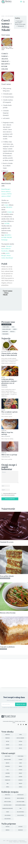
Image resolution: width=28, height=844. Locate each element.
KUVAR (7, 223)
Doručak (3, 430)
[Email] (10, 301)
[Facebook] (4, 298)
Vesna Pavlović (5, 456)
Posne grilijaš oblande (7, 576)
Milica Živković (5, 436)
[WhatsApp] (4, 301)
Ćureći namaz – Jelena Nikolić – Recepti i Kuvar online (20, 22)
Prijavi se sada (20, 704)
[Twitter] (7, 298)
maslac (12, 331)
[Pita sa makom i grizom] (9, 404)
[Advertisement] (14, 673)
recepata (9, 212)
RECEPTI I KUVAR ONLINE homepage (6, 237)
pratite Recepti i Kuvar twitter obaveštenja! (7, 255)
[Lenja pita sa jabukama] (14, 631)
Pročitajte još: (21, 26)
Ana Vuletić (3, 649)
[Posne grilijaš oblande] (14, 560)
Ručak (3, 377)
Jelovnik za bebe (6, 351)
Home (2, 16)
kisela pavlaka (7, 329)
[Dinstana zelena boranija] (14, 597)
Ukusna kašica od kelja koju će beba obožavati (9, 354)
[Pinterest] (10, 298)
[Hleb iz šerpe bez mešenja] (9, 424)
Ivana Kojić (4, 387)
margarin (5, 331)
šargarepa (5, 333)
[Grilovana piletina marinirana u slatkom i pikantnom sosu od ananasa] (9, 371)
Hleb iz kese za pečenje (9, 455)
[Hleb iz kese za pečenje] (9, 446)
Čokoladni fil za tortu (6, 542)
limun (14, 329)
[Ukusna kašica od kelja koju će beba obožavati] (9, 345)
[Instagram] (20, 724)
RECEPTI (9, 207)
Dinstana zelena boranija (7, 613)
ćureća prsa (6, 326)
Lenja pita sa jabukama (7, 647)
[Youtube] (26, 724)
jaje (13, 326)
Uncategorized (9, 16)
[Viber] (7, 301)
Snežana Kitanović (5, 578)
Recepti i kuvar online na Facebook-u (6, 248)
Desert (3, 410)
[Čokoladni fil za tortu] (14, 526)
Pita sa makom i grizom (9, 412)
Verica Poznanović (6, 414)
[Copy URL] (4, 305)
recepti (6, 205)
